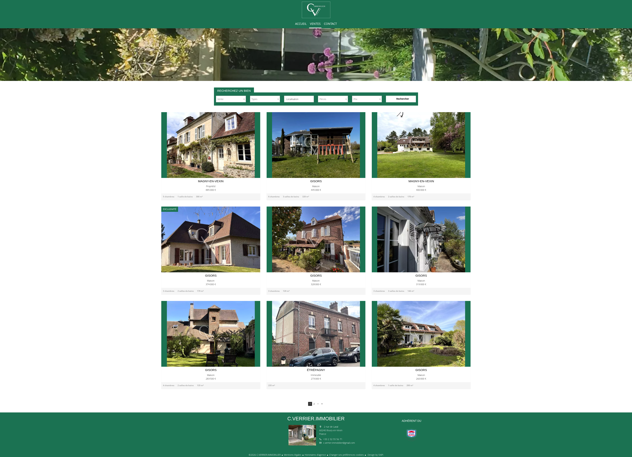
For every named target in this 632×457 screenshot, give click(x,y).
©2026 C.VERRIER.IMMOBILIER (265, 454)
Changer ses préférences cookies (346, 454)
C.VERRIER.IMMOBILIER (316, 418)
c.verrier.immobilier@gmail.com (339, 442)
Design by (375, 454)
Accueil (316, 10)
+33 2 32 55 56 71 (332, 439)
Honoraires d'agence (315, 454)
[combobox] (231, 99)
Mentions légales (292, 454)
